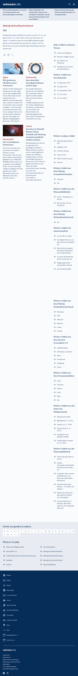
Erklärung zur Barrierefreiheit (11, 662)
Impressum (6, 655)
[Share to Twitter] (12, 55)
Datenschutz (6, 657)
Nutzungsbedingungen (9, 666)
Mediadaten (6, 664)
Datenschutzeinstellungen (11, 659)
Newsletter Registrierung (10, 669)
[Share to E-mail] (4, 55)
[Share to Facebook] (8, 55)
